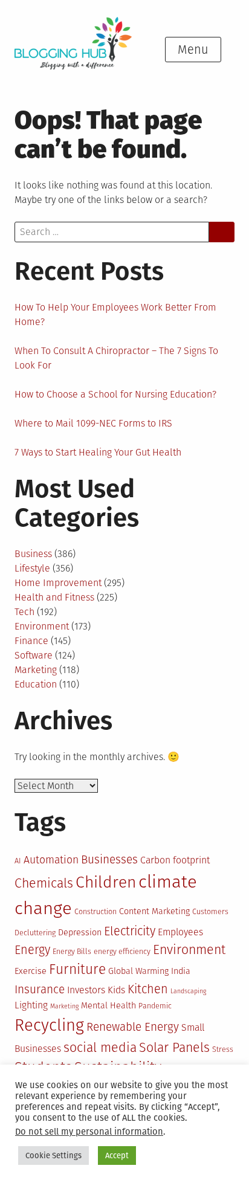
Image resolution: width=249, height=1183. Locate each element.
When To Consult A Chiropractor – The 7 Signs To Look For (116, 358)
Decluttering (35, 932)
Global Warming (138, 971)
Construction (95, 911)
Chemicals (44, 883)
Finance (31, 640)
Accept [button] (117, 1155)
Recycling (49, 1025)
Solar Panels (174, 1048)
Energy (32, 950)
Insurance (40, 989)
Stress (222, 1049)
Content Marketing (154, 911)
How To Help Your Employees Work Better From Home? (115, 314)
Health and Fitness (54, 597)
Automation (51, 859)
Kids (116, 990)
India (180, 971)
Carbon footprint (175, 860)
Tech (24, 611)
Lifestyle (32, 568)
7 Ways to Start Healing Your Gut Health (98, 452)
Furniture (77, 969)
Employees (180, 932)
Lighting (31, 1005)
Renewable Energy (132, 1027)
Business (33, 553)
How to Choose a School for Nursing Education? (115, 394)
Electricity (129, 931)
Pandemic (155, 1005)
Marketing (36, 669)
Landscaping (188, 991)
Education (36, 684)
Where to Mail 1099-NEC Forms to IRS (93, 423)
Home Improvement (58, 582)
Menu (193, 49)
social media (100, 1048)
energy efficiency (122, 951)
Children (106, 882)
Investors (86, 990)
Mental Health (108, 1006)
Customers (210, 911)
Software (34, 655)
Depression (80, 932)
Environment (42, 626)
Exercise (31, 971)
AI (18, 860)
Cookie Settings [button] (53, 1155)
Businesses (109, 859)
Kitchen (148, 989)
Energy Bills (72, 951)
